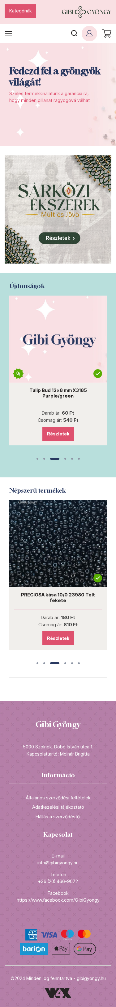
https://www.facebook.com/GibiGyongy (58, 900)
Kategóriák (20, 11)
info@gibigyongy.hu (58, 863)
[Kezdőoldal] (86, 12)
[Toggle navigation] (8, 33)
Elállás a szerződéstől (58, 817)
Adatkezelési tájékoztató (58, 807)
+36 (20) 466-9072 (58, 881)
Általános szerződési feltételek (58, 798)
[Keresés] (74, 33)
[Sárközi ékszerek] (58, 209)
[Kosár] (105, 33)
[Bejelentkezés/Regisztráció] (89, 33)
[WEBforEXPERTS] (58, 993)
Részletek (84, 433)
